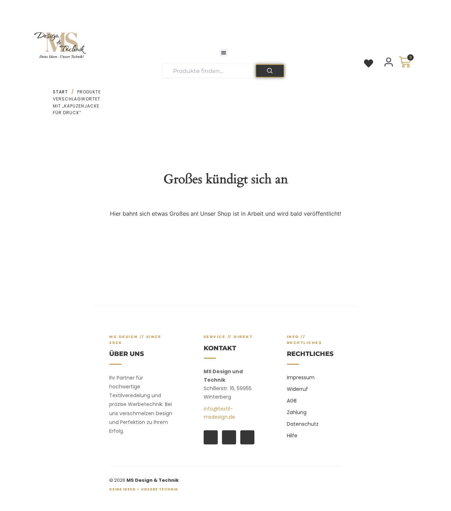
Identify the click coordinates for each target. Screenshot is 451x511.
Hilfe (292, 435)
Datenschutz (303, 423)
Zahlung (297, 412)
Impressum (301, 377)
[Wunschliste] (368, 63)
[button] (224, 53)
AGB (292, 400)
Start (60, 92)
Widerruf (297, 389)
